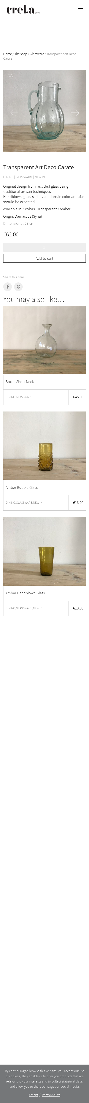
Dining (8, 177)
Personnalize (51, 1095)
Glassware (37, 54)
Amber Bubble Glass (22, 488)
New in (40, 177)
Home (7, 54)
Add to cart (44, 258)
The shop (20, 54)
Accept (33, 1095)
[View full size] (10, 76)
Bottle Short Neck (20, 382)
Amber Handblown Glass (25, 593)
